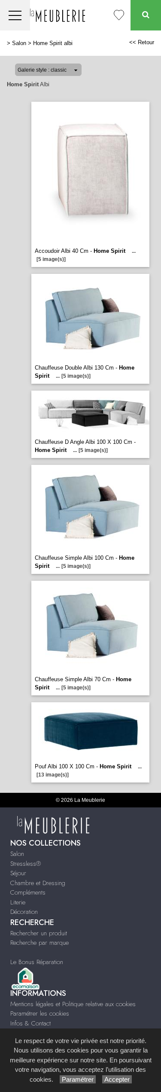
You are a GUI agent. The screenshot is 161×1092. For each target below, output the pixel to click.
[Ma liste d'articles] (119, 15)
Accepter (117, 1079)
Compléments (28, 892)
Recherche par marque (39, 942)
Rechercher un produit (38, 933)
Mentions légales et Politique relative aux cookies (73, 1004)
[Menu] (15, 15)
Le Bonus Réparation (36, 962)
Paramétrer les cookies (39, 1013)
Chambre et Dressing (37, 883)
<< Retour (141, 42)
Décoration (24, 911)
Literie (17, 902)
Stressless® (25, 863)
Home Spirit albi (53, 43)
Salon (19, 43)
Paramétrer (77, 1079)
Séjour (18, 873)
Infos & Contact (30, 1023)
